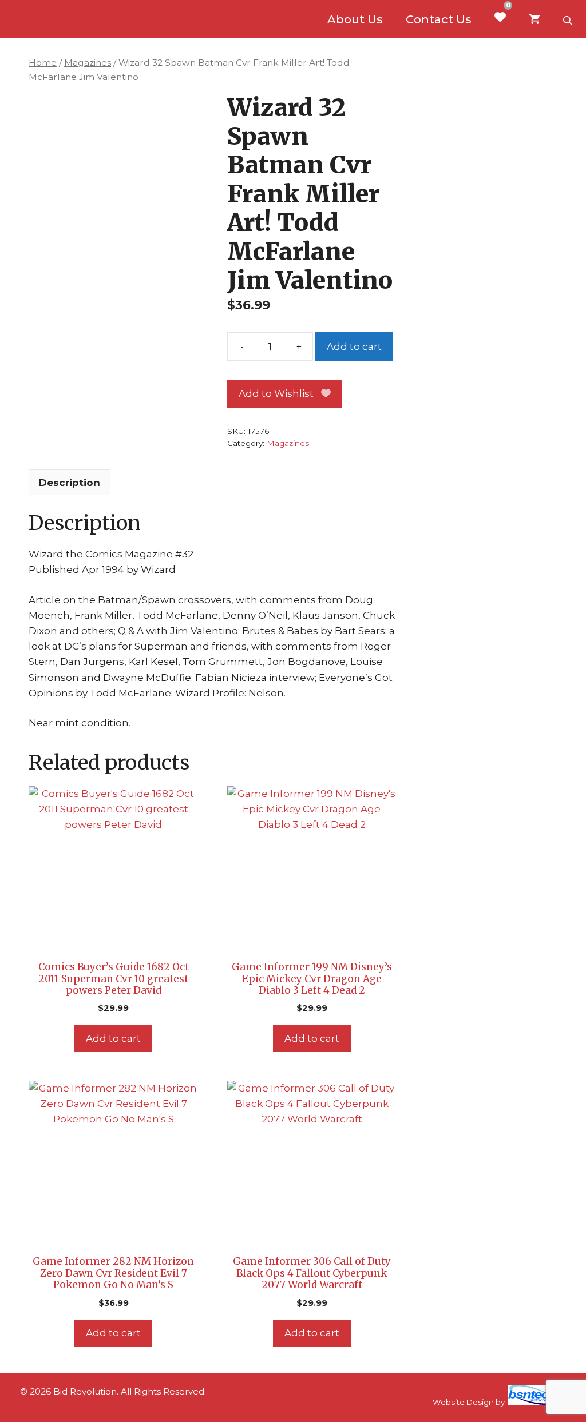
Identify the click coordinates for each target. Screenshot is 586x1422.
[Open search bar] (569, 19)
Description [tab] (69, 482)
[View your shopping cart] (534, 19)
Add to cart (354, 346)
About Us (355, 19)
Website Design (463, 1402)
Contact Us (439, 19)
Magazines (87, 62)
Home (43, 62)
